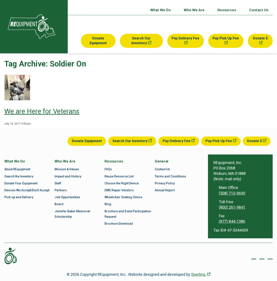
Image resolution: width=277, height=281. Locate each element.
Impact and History (68, 176)
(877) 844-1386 (232, 221)
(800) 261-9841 (232, 207)
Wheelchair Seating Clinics (123, 197)
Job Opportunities (67, 197)
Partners (61, 190)
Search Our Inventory (141, 40)
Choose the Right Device (122, 183)
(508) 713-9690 (232, 193)
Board (59, 204)
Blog (108, 204)
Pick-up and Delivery (18, 197)
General (161, 161)
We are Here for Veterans (41, 111)
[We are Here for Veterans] (17, 98)
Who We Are (194, 10)
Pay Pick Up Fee (226, 38)
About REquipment (17, 169)
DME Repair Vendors (119, 190)
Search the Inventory (18, 176)
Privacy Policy (165, 183)
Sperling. (198, 274)
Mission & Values (67, 169)
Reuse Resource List (119, 176)
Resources (226, 10)
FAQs (108, 169)
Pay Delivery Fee (185, 38)
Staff (58, 183)
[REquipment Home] (32, 26)
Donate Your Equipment (20, 183)
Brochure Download (119, 223)
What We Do (160, 10)
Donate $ (260, 38)
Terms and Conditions (170, 176)
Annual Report (165, 190)
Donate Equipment (98, 40)
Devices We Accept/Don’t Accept (26, 190)
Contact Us (258, 10)
